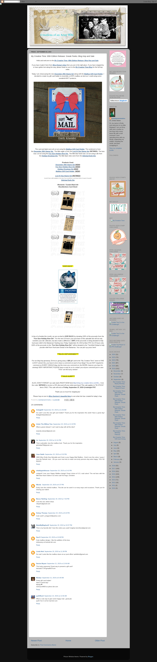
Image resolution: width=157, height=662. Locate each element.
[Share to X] (69, 400)
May (115, 451)
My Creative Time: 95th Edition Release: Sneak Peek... (119, 393)
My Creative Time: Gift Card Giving (119, 438)
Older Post (100, 640)
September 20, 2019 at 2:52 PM (56, 454)
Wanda (39, 484)
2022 (114, 360)
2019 (114, 368)
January (116, 462)
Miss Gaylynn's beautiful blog (60, 396)
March (116, 456)
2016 (114, 471)
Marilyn (39, 578)
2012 (114, 482)
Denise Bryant (41, 563)
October (116, 376)
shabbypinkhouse (42, 470)
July (115, 445)
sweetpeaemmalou (118, 118)
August (116, 442)
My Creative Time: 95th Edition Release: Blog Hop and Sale (76, 60)
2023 (114, 357)
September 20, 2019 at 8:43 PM (59, 513)
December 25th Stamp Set (64, 74)
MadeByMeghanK (42, 525)
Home (68, 640)
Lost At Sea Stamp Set (81, 151)
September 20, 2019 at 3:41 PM (61, 470)
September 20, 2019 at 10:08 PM (52, 537)
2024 (114, 354)
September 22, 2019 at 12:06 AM (55, 596)
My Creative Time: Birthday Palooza (119, 432)
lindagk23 (39, 410)
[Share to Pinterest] (73, 400)
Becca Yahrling (41, 499)
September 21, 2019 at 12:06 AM (58, 563)
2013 (114, 480)
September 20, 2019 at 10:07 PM (61, 525)
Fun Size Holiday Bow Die (58, 153)
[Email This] (65, 400)
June (115, 448)
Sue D (38, 537)
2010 (114, 488)
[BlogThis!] (67, 400)
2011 (113, 485)
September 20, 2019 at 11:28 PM (56, 551)
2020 (114, 366)
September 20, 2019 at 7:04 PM (58, 499)
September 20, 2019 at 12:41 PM (50, 440)
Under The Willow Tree (44, 424)
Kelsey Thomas (41, 513)
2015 (114, 474)
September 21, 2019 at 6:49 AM (53, 578)
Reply (38, 418)
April (115, 454)
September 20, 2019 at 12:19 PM (64, 424)
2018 (114, 465)
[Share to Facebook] (71, 400)
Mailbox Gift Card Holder (93, 74)
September (117, 379)
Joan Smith (40, 454)
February (117, 459)
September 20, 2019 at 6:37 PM (53, 484)
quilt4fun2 (40, 596)
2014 (114, 477)
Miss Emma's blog (59, 65)
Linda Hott (40, 551)
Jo (37, 440)
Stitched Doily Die (89, 156)
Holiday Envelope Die (50, 156)
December (117, 371)
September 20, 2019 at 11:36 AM (55, 410)
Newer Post (36, 640)
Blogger (90, 656)
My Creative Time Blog (84, 67)
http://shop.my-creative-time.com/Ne (86, 383)
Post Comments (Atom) (48, 645)
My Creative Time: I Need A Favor (119, 387)
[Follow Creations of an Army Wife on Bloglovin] (118, 101)
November (117, 374)
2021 (114, 363)
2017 (114, 468)
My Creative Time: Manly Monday (119, 382)
